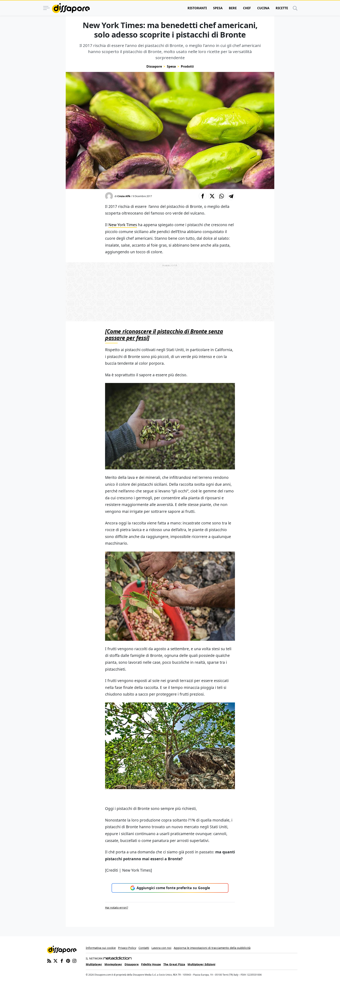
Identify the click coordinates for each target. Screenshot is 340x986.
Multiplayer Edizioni (201, 964)
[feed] (49, 960)
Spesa (218, 8)
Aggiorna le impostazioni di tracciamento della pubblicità (212, 948)
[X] (55, 960)
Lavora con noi (161, 948)
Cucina (263, 8)
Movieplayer (113, 964)
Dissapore (154, 66)
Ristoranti (197, 8)
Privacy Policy (127, 948)
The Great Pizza (174, 964)
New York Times (122, 224)
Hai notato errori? (116, 907)
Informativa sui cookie (101, 948)
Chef (247, 8)
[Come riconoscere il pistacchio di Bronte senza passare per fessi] (164, 335)
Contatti (144, 948)
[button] (203, 196)
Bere (233, 8)
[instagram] (74, 960)
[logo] (71, 8)
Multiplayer (94, 964)
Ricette (282, 8)
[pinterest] (68, 960)
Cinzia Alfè (123, 196)
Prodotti (187, 66)
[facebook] (62, 960)
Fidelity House (151, 964)
